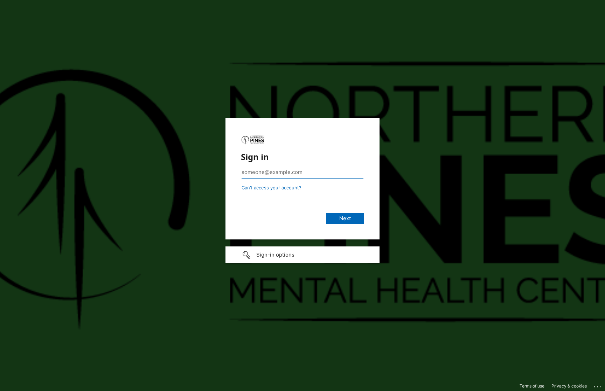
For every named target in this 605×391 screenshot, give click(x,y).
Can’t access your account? (271, 187)
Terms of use (532, 386)
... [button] (598, 385)
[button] (302, 254)
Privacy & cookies (569, 386)
